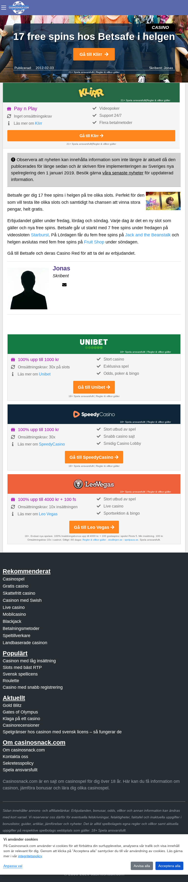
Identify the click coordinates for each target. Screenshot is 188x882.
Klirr (38, 123)
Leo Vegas (48, 514)
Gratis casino (15, 586)
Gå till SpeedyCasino (91, 457)
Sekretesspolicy (18, 763)
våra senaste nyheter (122, 172)
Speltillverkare (16, 635)
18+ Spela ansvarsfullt (132, 351)
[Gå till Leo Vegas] (94, 484)
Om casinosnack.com (24, 750)
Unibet (44, 374)
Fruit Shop (94, 242)
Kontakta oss (15, 756)
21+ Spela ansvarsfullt (81, 72)
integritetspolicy (30, 856)
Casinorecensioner (21, 725)
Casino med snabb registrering (33, 687)
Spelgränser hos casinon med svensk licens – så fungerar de (62, 731)
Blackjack (12, 621)
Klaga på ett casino (21, 718)
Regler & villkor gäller (107, 72)
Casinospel (13, 579)
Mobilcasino (14, 614)
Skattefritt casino (19, 593)
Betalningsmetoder (21, 628)
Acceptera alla (169, 866)
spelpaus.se (131, 539)
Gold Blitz (12, 705)
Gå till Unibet (91, 387)
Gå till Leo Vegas (91, 527)
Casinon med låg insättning (29, 660)
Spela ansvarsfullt (20, 769)
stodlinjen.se (115, 539)
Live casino (14, 607)
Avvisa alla (142, 866)
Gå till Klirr (91, 54)
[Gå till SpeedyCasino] (94, 414)
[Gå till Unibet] (94, 344)
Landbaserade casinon (25, 642)
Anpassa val (12, 866)
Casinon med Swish (22, 600)
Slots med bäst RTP (22, 667)
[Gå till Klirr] (91, 92)
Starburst (40, 234)
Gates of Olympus (20, 712)
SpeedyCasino (52, 444)
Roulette (11, 680)
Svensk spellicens (20, 674)
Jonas (168, 68)
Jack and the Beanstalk (148, 234)
